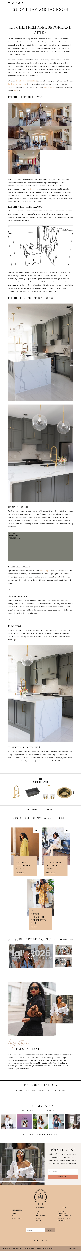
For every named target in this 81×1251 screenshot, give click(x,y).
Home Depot (44, 570)
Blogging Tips (51, 1090)
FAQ (13, 1215)
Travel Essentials (64, 1215)
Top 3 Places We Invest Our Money (55, 866)
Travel (38, 1218)
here (17, 640)
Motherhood (40, 1215)
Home (33, 23)
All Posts (20, 1090)
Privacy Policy (17, 1218)
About (14, 1213)
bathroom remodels (17, 84)
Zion (32, 189)
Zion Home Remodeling (26, 81)
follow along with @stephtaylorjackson (40, 1134)
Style (17, 859)
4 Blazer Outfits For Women (23, 866)
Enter (50, 1230)
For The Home (62, 1220)
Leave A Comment (31, 809)
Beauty (41, 1090)
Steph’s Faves (62, 1213)
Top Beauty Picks (63, 1218)
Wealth (48, 859)
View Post (19, 872)
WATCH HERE (67, 940)
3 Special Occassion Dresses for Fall (38, 918)
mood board (49, 87)
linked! (16, 90)
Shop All (60, 1211)
